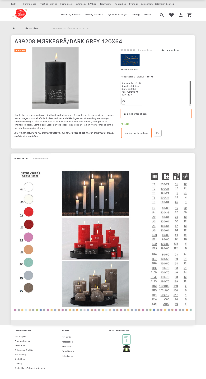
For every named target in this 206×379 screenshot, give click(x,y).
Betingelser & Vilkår (86, 3)
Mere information (129, 69)
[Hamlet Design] (19, 14)
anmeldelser (145, 49)
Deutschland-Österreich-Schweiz (157, 3)
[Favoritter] (171, 14)
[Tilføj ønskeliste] (123, 101)
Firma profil (66, 3)
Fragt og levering (48, 3)
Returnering (105, 3)
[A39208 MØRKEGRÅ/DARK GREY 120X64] (55, 78)
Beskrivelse (21, 158)
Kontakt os (120, 3)
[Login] (180, 14)
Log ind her (130, 113)
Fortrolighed (29, 3)
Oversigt (133, 3)
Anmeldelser (40, 158)
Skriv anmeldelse (170, 49)
